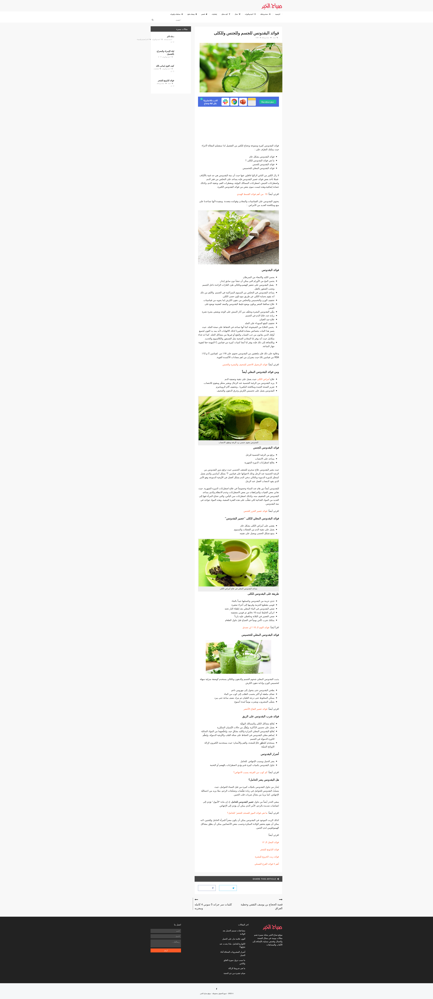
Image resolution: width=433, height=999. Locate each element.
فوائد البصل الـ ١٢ (270, 842)
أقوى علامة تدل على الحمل (233, 938)
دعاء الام (170, 36)
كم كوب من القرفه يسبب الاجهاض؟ (250, 772)
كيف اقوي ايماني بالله (165, 65)
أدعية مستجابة (168, 39)
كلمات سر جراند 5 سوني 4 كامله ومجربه (213, 906)
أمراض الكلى (263, 379)
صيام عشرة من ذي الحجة (234, 973)
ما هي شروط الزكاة (236, 968)
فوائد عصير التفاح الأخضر (255, 708)
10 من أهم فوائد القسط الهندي (252, 194)
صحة (274, 37)
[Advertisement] (260, 126)
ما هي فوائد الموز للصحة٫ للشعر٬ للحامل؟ (247, 812)
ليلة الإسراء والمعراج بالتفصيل (165, 52)
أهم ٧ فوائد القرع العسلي (267, 863)
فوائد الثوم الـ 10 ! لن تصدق (256, 627)
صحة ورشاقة (265, 37)
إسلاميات (156, 69)
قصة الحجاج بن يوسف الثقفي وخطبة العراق (261, 906)
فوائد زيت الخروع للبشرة (267, 856)
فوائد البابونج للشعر (269, 849)
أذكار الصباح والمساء (143, 39)
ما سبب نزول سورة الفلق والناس (234, 962)
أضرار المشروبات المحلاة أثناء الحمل (232, 953)
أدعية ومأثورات (156, 39)
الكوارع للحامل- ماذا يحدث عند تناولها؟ (232, 945)
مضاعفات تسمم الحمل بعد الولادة (234, 932)
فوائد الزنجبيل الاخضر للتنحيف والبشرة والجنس (244, 364)
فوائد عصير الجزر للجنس (255, 510)
